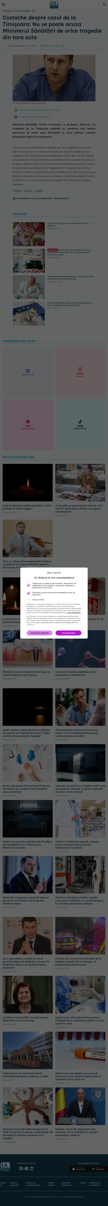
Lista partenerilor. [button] (74, 613)
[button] (54, 600)
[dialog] (54, 603)
